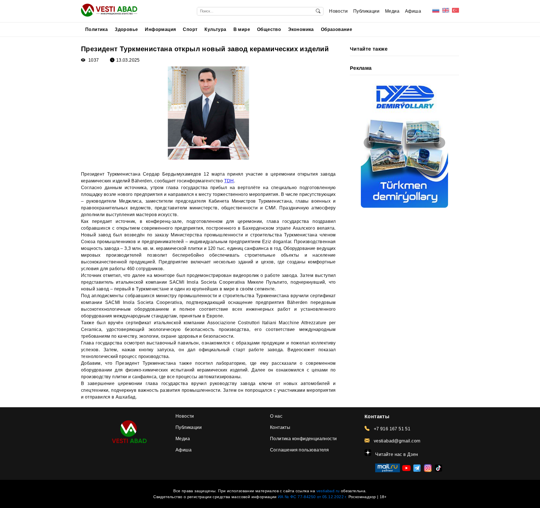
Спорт (190, 29)
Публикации (366, 11)
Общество (269, 29)
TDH (229, 180)
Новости (338, 11)
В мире (241, 29)
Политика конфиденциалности (303, 438)
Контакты (280, 427)
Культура (215, 29)
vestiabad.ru (328, 491)
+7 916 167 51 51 (391, 428)
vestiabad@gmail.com (396, 440)
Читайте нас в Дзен (396, 454)
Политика (96, 29)
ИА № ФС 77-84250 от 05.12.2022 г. (312, 496)
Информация (160, 29)
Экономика (301, 29)
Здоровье (126, 29)
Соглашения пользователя (299, 449)
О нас (276, 416)
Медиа (392, 11)
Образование (336, 29)
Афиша (413, 11)
